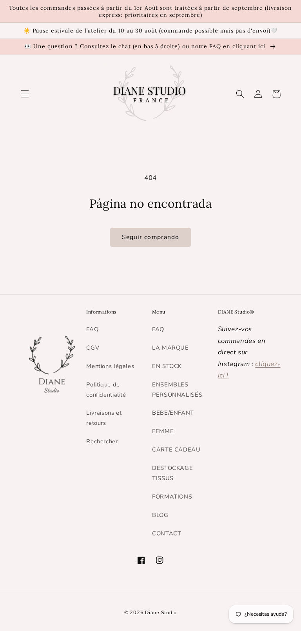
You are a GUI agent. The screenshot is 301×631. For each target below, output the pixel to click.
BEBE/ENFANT (173, 413)
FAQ (92, 329)
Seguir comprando (150, 237)
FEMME (163, 431)
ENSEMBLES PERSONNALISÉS (177, 390)
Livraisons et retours (103, 418)
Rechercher (102, 441)
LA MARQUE (170, 348)
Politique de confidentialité (106, 390)
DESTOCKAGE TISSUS (172, 473)
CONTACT (166, 533)
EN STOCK (167, 366)
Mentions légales (110, 366)
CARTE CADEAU (176, 449)
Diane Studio (161, 612)
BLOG (160, 515)
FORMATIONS (172, 496)
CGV (92, 348)
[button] (25, 94)
